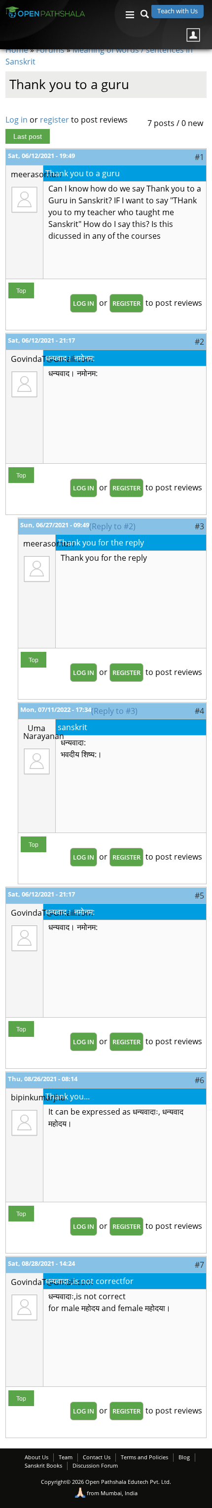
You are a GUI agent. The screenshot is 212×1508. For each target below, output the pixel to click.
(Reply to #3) (114, 711)
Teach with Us (177, 10)
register (54, 119)
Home (16, 49)
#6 (199, 1080)
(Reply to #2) (112, 526)
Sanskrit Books (43, 1465)
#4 (199, 711)
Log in (16, 119)
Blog (184, 1457)
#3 (199, 526)
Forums (50, 49)
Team (65, 1457)
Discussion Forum (95, 1465)
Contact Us (96, 1457)
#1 (199, 157)
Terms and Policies (144, 1457)
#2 (199, 341)
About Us (36, 1457)
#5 (199, 895)
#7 (199, 1264)
